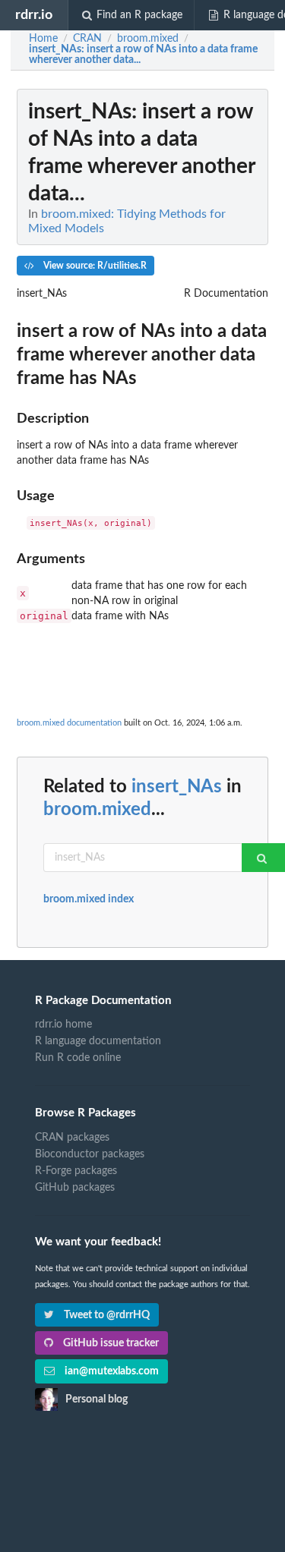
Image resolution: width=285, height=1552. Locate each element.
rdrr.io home (63, 1024)
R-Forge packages (76, 1171)
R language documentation (98, 1041)
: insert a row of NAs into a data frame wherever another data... (143, 54)
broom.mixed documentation (69, 723)
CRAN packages (72, 1137)
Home (43, 38)
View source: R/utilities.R (94, 265)
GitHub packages (75, 1187)
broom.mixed (97, 810)
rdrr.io (33, 14)
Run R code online (78, 1058)
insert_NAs (176, 787)
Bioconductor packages (89, 1154)
